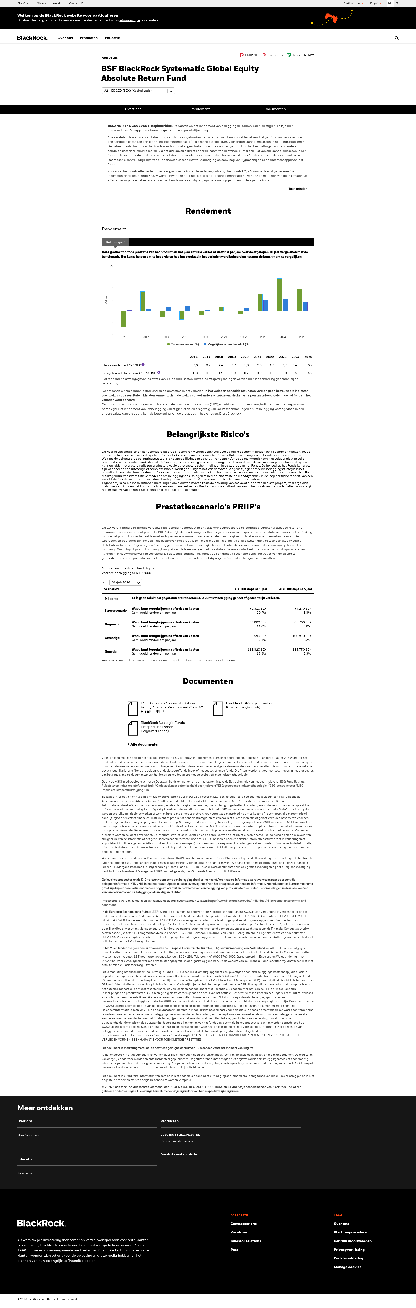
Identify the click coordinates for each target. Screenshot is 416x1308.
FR (397, 3)
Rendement (200, 109)
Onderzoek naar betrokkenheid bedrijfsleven (185, 785)
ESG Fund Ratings (291, 781)
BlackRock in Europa (29, 1135)
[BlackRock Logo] (41, 1225)
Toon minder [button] (298, 188)
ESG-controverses (281, 785)
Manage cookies (347, 1267)
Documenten (275, 109)
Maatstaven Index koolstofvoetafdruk (127, 785)
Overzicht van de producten (178, 1141)
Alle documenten (144, 744)
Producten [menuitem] (89, 38)
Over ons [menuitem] (65, 38)
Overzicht (133, 109)
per (104, 582)
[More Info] (143, 364)
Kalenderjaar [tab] (115, 242)
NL (390, 3)
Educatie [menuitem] (112, 38)
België (374, 3)
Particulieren (352, 3)
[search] (396, 38)
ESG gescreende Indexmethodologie (241, 785)
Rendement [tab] (114, 229)
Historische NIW (303, 55)
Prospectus (275, 55)
